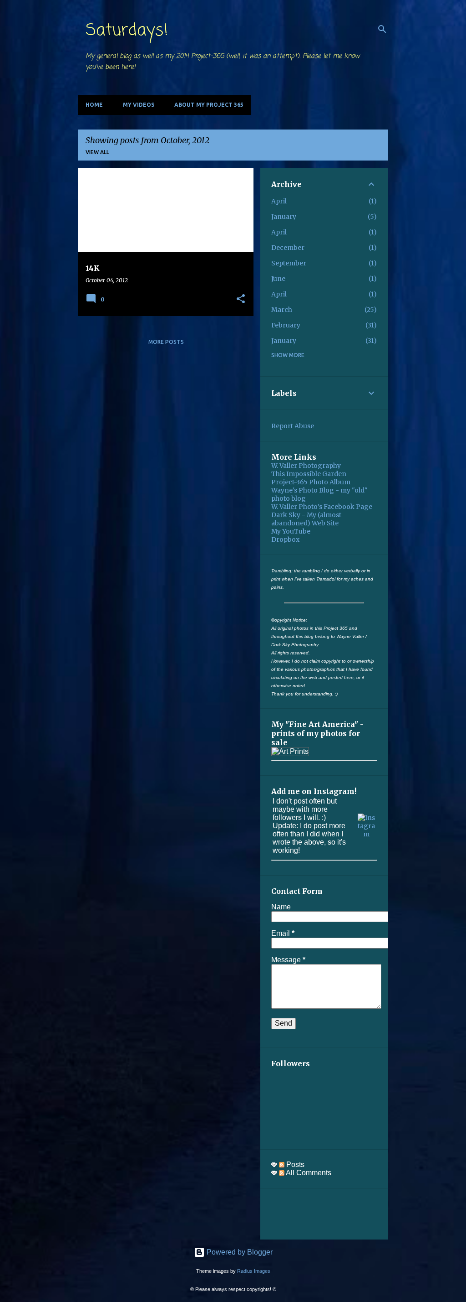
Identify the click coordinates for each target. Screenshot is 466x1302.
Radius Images (253, 1271)
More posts (166, 342)
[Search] (382, 29)
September (288, 263)
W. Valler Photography (306, 466)
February (285, 325)
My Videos (138, 105)
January (283, 217)
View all (97, 152)
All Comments (307, 1173)
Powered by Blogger (239, 1252)
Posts (294, 1164)
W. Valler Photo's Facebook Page (321, 507)
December (287, 248)
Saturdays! (127, 30)
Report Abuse (292, 426)
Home (94, 105)
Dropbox (285, 539)
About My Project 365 (208, 105)
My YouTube (290, 531)
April (279, 201)
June (278, 279)
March (281, 310)
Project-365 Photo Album (310, 482)
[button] (240, 299)
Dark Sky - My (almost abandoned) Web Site (306, 519)
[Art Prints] (290, 751)
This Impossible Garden (308, 474)
